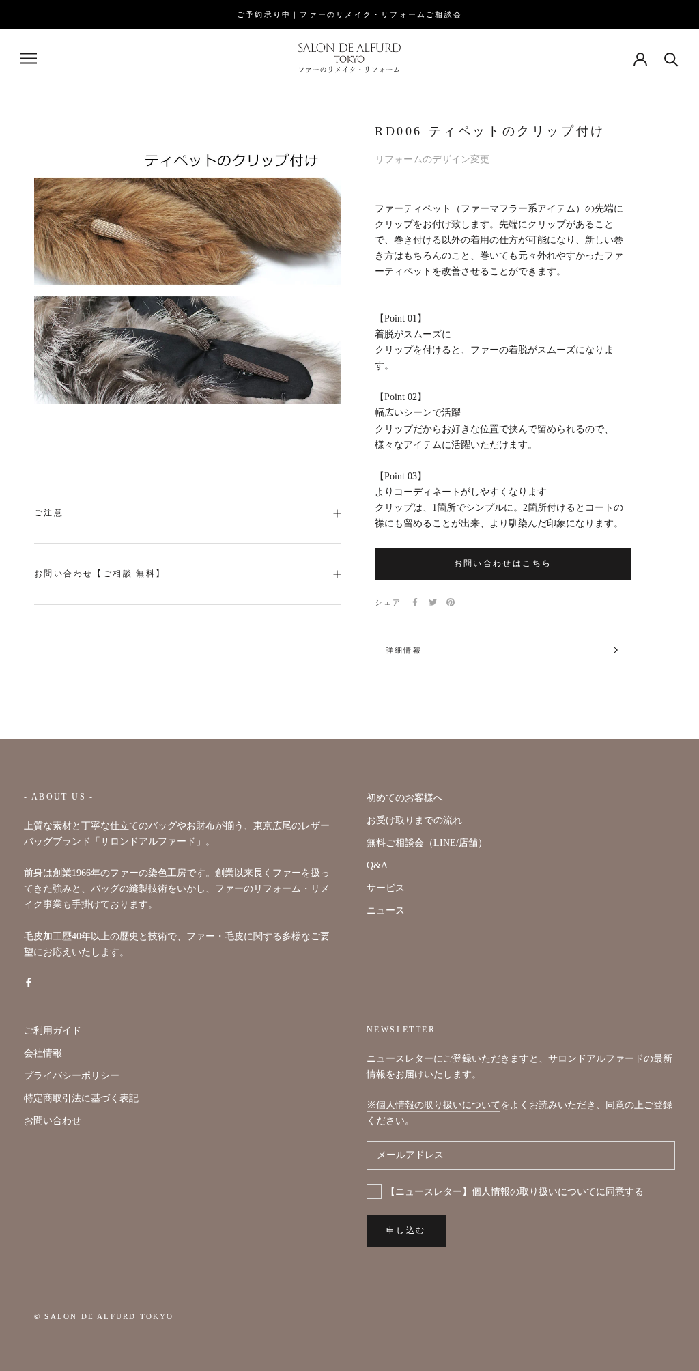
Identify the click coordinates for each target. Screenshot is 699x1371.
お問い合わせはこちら (503, 563)
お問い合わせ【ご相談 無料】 (100, 573)
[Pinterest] (450, 602)
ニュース (386, 910)
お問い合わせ (52, 1121)
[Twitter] (433, 602)
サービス (386, 888)
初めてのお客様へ (405, 798)
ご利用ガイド (52, 1031)
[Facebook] (415, 602)
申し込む (406, 1230)
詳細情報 (404, 650)
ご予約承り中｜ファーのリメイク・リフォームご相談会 (349, 14)
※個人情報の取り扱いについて (433, 1105)
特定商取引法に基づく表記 (81, 1098)
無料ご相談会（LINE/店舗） (427, 843)
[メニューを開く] (28, 58)
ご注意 (48, 513)
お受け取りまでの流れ (414, 820)
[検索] (671, 58)
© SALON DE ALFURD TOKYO (104, 1316)
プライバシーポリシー (71, 1076)
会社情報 (43, 1053)
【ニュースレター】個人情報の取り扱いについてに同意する (515, 1192)
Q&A (377, 865)
